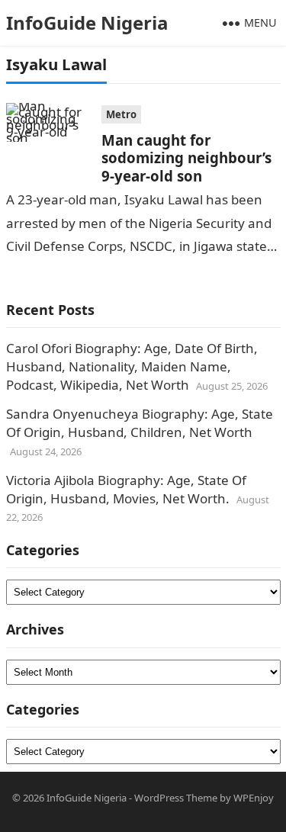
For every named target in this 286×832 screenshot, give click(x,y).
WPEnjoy (253, 798)
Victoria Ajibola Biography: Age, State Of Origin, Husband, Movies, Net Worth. (126, 489)
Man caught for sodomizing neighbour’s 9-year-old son (186, 157)
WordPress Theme (175, 798)
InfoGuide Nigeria (87, 22)
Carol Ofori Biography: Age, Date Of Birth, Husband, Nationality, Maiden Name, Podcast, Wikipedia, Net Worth (132, 366)
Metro (121, 114)
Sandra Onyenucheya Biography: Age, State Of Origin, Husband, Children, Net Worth (139, 423)
